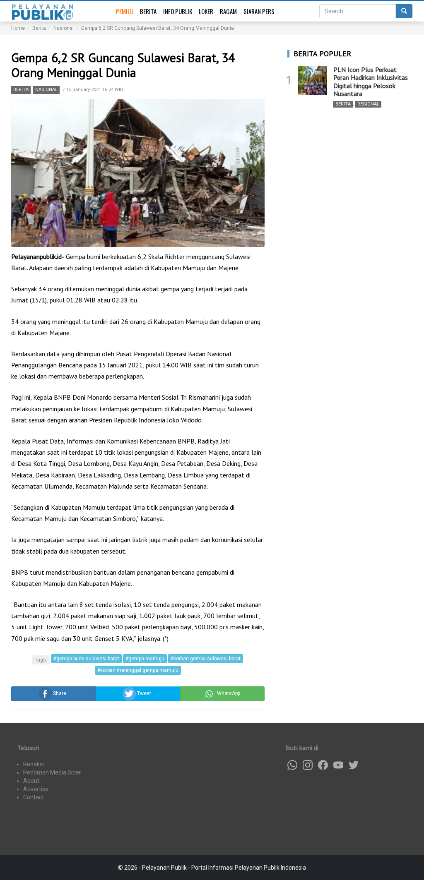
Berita (148, 11)
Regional (368, 104)
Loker (206, 11)
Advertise (35, 789)
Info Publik (177, 11)
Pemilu (124, 11)
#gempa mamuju (144, 659)
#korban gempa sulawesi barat (206, 659)
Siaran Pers (259, 11)
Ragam (228, 11)
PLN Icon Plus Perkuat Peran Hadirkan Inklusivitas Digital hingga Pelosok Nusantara (370, 81)
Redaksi (33, 764)
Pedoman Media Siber (52, 772)
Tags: (41, 660)
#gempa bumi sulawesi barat (86, 659)
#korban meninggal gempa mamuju (137, 670)
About (31, 780)
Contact (33, 797)
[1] (312, 80)
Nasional (46, 89)
